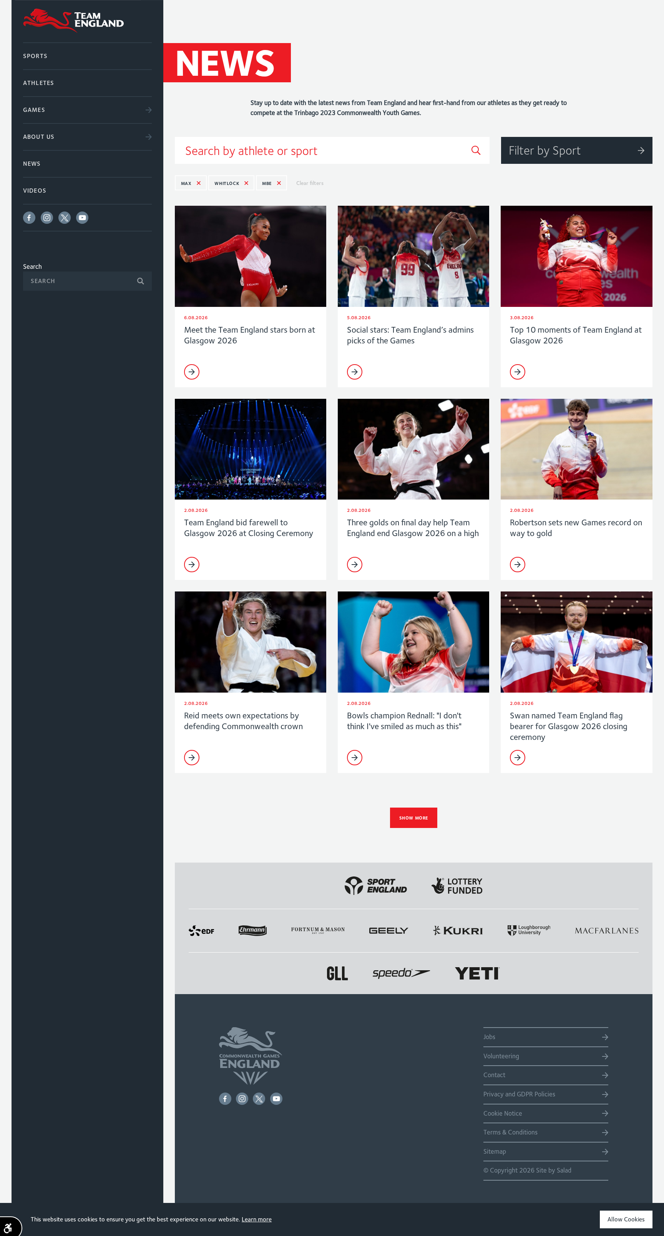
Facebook (29, 218)
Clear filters (310, 183)
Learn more (257, 1219)
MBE (267, 183)
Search (32, 266)
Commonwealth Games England (87, 21)
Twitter (64, 218)
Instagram (47, 218)
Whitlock (226, 183)
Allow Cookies (626, 1219)
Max (186, 183)
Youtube (82, 218)
